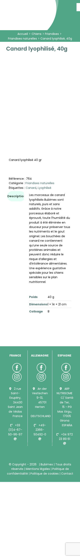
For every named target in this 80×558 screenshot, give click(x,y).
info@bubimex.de (45, 443)
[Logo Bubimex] (30, 4)
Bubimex (47, 464)
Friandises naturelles (39, 183)
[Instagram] (17, 376)
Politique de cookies (44, 474)
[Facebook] (17, 367)
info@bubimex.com (22, 443)
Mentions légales (38, 469)
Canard (31, 188)
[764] (40, 90)
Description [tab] (16, 196)
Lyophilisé (44, 188)
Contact (66, 474)
